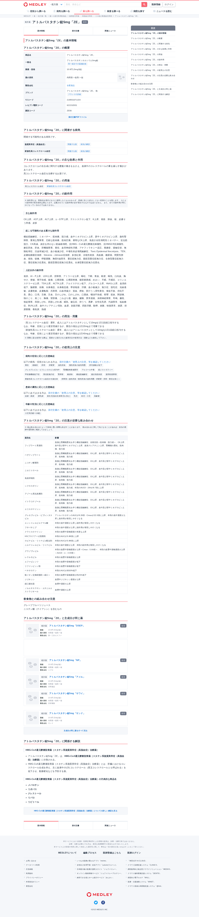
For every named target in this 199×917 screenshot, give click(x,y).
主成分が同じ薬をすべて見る (75, 731)
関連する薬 (72, 144)
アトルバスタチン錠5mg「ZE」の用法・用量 (149, 65)
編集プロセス (90, 853)
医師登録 (156, 4)
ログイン (169, 4)
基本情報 (41, 31)
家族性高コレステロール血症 (59, 186)
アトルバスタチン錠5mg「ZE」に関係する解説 (150, 94)
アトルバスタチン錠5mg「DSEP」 (67, 626)
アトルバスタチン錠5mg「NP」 (65, 660)
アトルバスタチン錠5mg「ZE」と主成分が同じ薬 (151, 89)
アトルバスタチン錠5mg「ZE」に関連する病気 (150, 44)
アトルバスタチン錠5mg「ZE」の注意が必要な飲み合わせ (153, 76)
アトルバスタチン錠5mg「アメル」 (67, 677)
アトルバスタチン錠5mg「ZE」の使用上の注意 (150, 70)
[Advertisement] (76, 647)
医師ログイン (134, 853)
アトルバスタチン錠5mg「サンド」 (67, 713)
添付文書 (75, 31)
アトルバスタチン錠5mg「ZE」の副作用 (147, 60)
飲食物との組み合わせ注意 (142, 84)
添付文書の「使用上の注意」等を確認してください (85, 362)
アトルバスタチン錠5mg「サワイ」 (67, 693)
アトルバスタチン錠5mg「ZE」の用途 (146, 54)
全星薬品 (71, 85)
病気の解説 (85, 144)
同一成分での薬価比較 (77, 64)
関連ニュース (110, 31)
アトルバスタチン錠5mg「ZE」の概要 (146, 38)
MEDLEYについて (67, 853)
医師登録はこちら (112, 853)
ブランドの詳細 (74, 94)
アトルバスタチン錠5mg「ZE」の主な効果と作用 (151, 49)
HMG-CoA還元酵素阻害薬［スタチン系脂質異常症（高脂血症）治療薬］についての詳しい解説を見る (75, 811)
